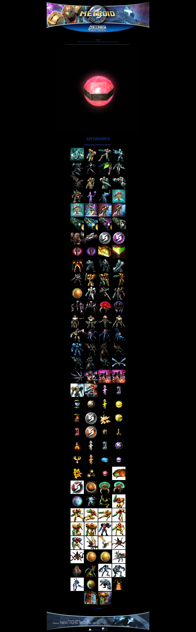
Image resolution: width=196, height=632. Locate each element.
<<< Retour (98, 608)
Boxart (109, 42)
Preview (81, 42)
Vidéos (104, 42)
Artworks (92, 42)
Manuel (115, 42)
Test (86, 42)
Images (98, 42)
